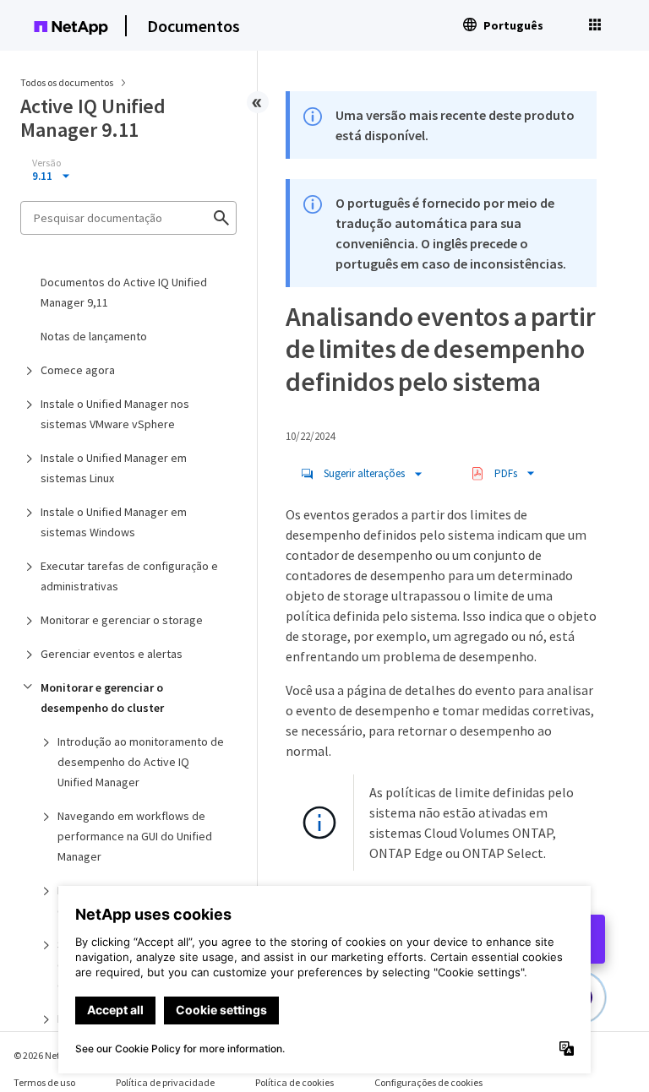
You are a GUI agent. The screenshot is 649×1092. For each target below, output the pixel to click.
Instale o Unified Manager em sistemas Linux (114, 468)
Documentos (193, 25)
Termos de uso (44, 1082)
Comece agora (78, 370)
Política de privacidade (165, 1082)
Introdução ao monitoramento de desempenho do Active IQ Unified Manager (140, 762)
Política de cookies (294, 1082)
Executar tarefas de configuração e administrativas (129, 576)
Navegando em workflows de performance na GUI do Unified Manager (134, 836)
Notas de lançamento (94, 336)
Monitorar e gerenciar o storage (122, 619)
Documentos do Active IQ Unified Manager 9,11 (124, 292)
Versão (46, 163)
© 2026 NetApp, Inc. (55, 1055)
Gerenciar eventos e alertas (112, 653)
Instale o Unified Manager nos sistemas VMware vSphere (115, 414)
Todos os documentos (66, 82)
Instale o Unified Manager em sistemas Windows (114, 522)
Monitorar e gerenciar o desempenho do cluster (102, 697)
